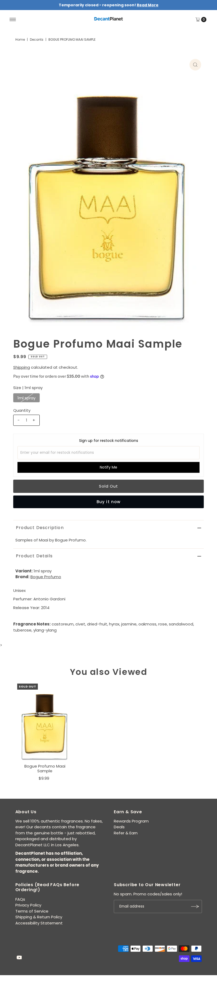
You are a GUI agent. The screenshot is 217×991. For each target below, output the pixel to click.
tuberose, (22, 630)
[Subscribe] (195, 906)
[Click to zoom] (195, 65)
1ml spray (26, 398)
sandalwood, (181, 624)
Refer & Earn (126, 833)
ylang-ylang (45, 630)
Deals (119, 827)
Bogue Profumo (45, 576)
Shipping (21, 367)
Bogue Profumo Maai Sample (44, 768)
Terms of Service (31, 911)
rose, (163, 624)
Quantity (21, 410)
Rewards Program (131, 821)
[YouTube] (19, 958)
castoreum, (63, 624)
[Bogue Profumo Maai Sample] (45, 722)
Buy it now (108, 501)
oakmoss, (147, 624)
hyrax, (114, 624)
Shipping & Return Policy (38, 917)
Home (20, 39)
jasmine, (129, 624)
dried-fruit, (97, 624)
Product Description (40, 528)
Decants (36, 39)
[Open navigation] (13, 19)
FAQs (20, 899)
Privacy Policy (28, 905)
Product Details (34, 556)
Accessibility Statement (39, 923)
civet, (80, 624)
